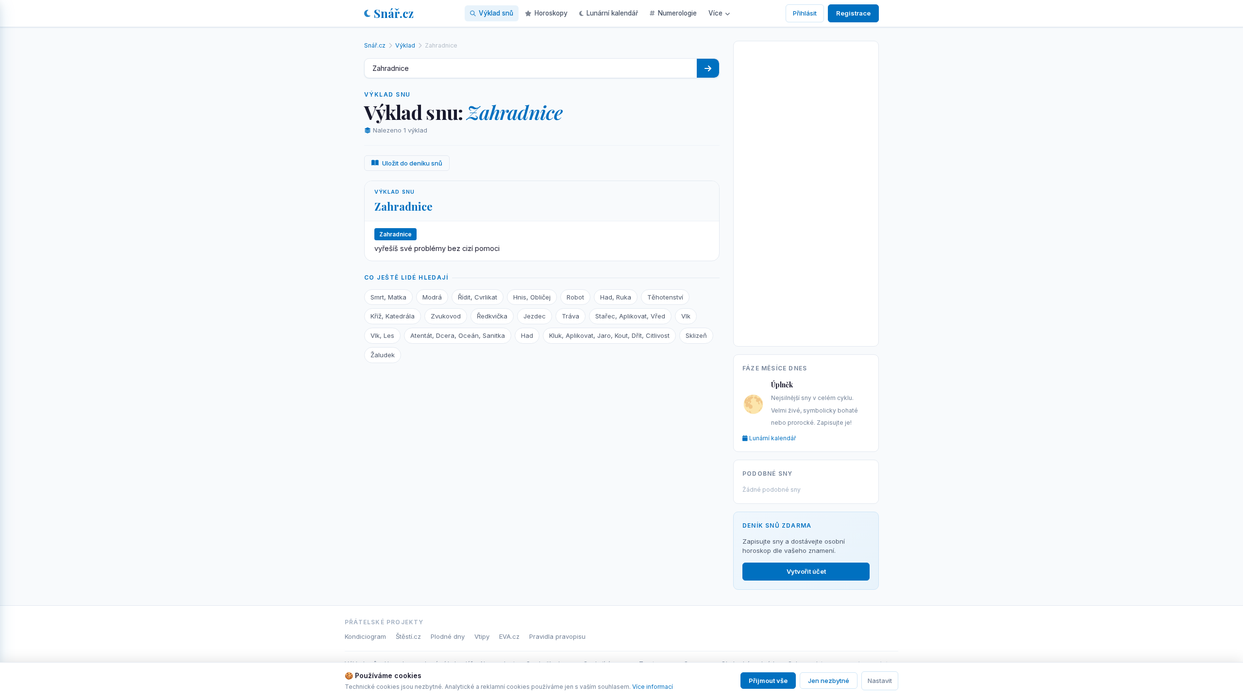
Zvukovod (446, 316)
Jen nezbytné (828, 680)
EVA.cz (509, 636)
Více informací (652, 686)
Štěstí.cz (408, 636)
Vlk (685, 316)
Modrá (432, 297)
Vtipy (481, 636)
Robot (575, 297)
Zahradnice (403, 206)
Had (527, 335)
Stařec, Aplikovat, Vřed (630, 316)
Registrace (853, 13)
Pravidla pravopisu (557, 636)
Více (715, 13)
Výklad (405, 45)
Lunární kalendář (612, 13)
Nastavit (880, 680)
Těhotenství (665, 297)
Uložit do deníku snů (412, 163)
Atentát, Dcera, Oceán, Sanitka (457, 335)
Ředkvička (492, 316)
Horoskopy (551, 13)
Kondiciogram (365, 636)
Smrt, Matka (388, 297)
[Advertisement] (806, 191)
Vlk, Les (382, 335)
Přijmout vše (768, 680)
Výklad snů (496, 13)
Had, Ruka (615, 297)
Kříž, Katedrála (392, 316)
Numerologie (677, 13)
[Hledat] (708, 68)
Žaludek (382, 355)
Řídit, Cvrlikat (477, 297)
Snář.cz (394, 13)
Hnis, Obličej (532, 297)
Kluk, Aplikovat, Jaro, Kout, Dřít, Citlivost (609, 335)
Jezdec (534, 316)
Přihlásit (805, 13)
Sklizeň (696, 335)
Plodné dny (448, 636)
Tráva (570, 316)
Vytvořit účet (806, 571)
